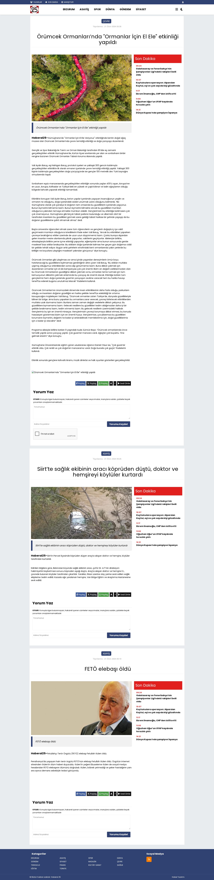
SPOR (97, 9)
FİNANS (63, 865)
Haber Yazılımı (178, 877)
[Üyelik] (183, 2)
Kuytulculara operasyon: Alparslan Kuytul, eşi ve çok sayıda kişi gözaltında (158, 84)
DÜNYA (110, 9)
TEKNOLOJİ (35, 865)
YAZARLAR (37, 2)
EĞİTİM (34, 868)
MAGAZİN (92, 861)
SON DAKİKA (52, 2)
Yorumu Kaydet (118, 424)
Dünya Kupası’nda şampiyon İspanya (156, 112)
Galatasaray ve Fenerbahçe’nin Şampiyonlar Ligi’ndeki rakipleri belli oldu (156, 71)
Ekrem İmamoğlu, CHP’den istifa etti (156, 93)
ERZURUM (69, 9)
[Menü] (177, 9)
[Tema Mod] (181, 9)
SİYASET (141, 9)
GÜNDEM (125, 9)
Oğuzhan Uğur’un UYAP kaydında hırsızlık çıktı (154, 103)
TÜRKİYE (63, 868)
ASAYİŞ (84, 9)
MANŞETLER (68, 2)
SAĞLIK (120, 865)
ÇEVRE (106, 21)
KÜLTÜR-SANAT (94, 865)
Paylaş (81, 383)
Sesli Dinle (125, 383)
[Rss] (149, 859)
